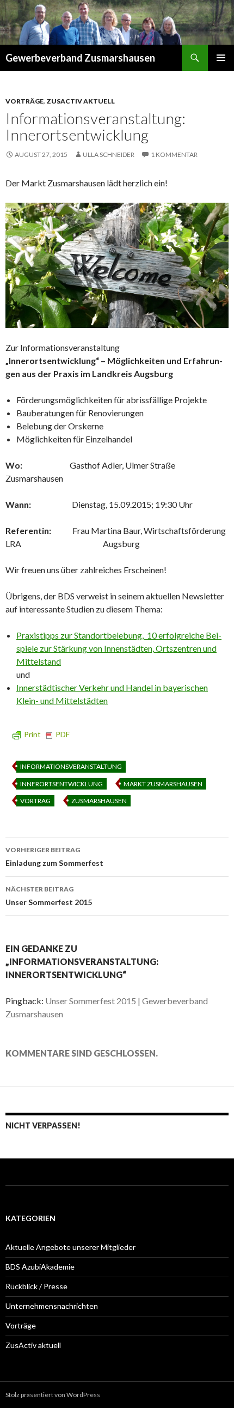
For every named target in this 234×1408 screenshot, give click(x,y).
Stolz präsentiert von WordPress (52, 1395)
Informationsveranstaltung (71, 766)
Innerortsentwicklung (61, 784)
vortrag (35, 801)
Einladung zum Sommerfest (54, 856)
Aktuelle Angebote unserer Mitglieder (70, 1247)
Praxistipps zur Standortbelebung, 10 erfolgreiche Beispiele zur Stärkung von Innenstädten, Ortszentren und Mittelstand (118, 648)
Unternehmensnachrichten (51, 1305)
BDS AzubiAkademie (40, 1266)
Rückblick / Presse (36, 1286)
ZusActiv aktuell (80, 101)
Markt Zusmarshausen (163, 784)
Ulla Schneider (108, 154)
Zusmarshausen (99, 801)
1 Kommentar (174, 154)
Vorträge (24, 101)
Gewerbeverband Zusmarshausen (80, 58)
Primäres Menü (221, 58)
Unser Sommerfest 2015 (48, 896)
